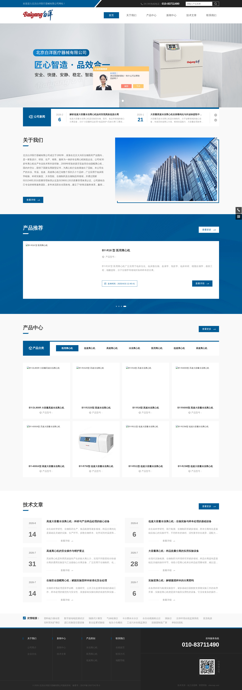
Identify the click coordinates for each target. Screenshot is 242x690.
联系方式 (120, 654)
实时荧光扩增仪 (52, 622)
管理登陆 (203, 685)
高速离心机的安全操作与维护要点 (65, 551)
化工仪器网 (192, 685)
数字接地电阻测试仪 (74, 618)
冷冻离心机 (134, 348)
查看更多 (206, 229)
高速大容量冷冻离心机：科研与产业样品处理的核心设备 (78, 521)
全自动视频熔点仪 (151, 618)
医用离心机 (67, 348)
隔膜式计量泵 (95, 618)
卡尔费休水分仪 (130, 618)
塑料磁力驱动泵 (52, 618)
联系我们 (211, 15)
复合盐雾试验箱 (96, 622)
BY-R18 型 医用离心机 (116, 250)
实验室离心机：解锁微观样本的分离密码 (171, 580)
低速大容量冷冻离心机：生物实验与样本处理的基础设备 (179, 521)
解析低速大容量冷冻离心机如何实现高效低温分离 (94, 114)
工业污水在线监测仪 (137, 622)
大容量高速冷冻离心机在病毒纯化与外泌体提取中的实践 (176, 114)
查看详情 (30, 200)
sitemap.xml (213, 685)
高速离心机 (112, 348)
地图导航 (120, 660)
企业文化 (31, 654)
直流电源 (207, 618)
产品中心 (151, 15)
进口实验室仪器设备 (74, 622)
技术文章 (191, 15)
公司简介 (31, 647)
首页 (111, 15)
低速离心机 (89, 348)
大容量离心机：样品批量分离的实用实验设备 (173, 551)
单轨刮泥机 (177, 622)
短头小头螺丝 (115, 622)
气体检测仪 (112, 618)
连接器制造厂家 (159, 622)
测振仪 (168, 618)
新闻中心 (171, 15)
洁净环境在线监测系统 (187, 618)
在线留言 (120, 647)
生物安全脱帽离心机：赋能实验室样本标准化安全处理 (76, 580)
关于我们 (131, 15)
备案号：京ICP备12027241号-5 (86, 685)
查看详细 (65, 541)
